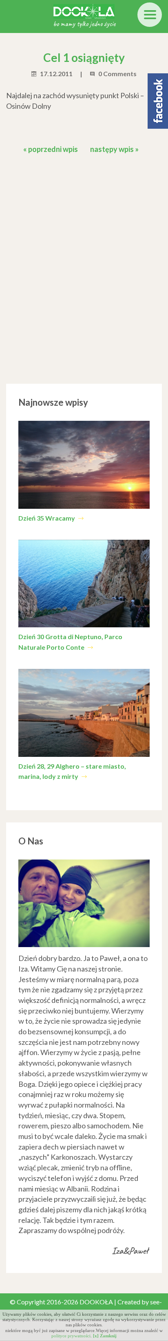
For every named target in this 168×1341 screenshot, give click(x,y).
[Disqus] (84, 267)
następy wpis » (114, 149)
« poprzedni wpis (50, 149)
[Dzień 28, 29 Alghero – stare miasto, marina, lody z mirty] (84, 713)
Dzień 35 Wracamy (47, 518)
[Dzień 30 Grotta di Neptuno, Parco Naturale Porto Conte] (84, 584)
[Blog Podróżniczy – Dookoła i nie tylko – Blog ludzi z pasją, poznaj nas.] (84, 10)
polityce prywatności (71, 1335)
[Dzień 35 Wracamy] (84, 465)
